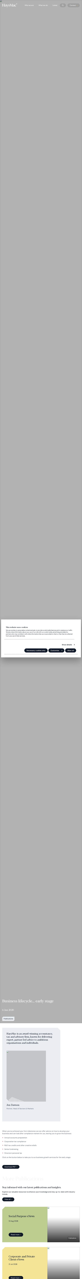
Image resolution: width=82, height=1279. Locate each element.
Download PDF (10, 1167)
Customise (55, 650)
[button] (26, 1080)
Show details (67, 645)
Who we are (29, 5)
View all (7, 1199)
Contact (73, 5)
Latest (55, 5)
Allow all (70, 650)
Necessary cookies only (36, 650)
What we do (43, 5)
